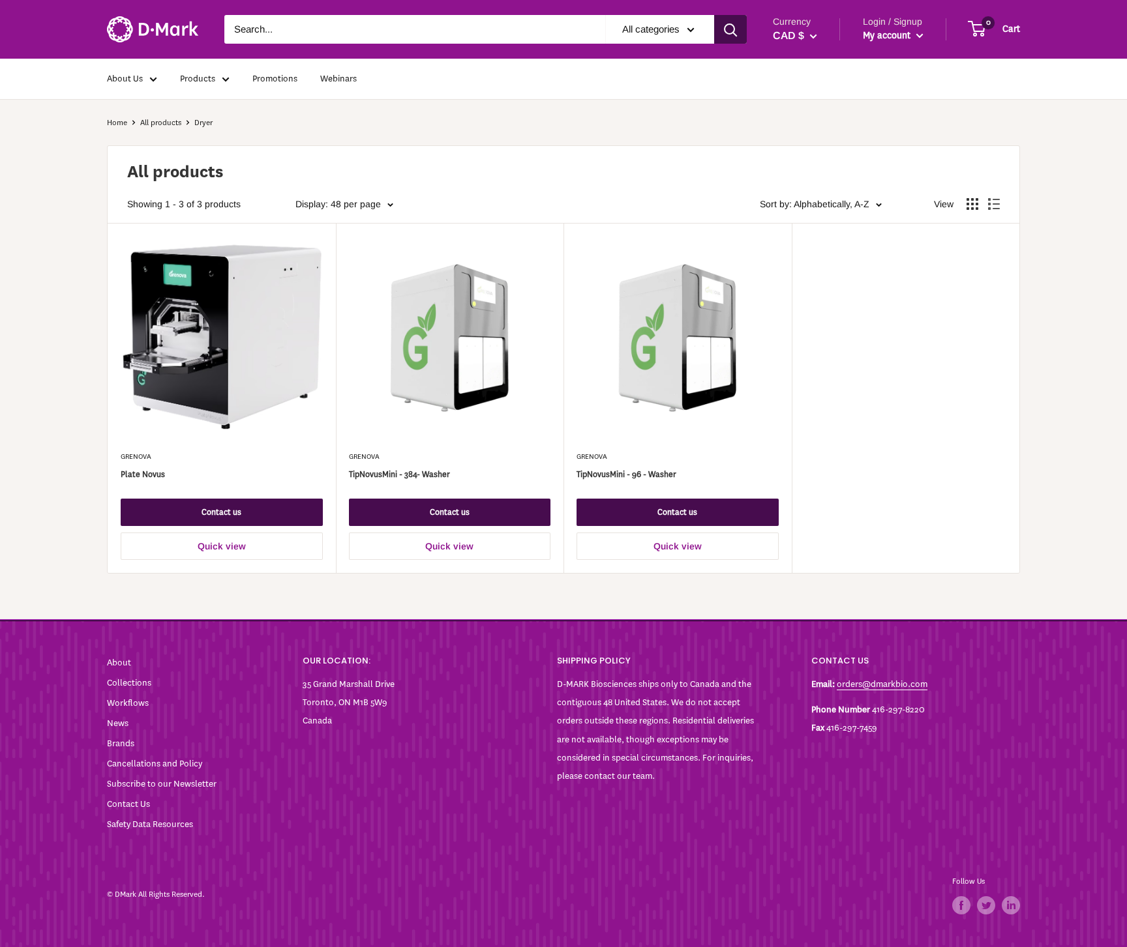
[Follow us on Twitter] (986, 905)
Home (117, 122)
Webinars (338, 78)
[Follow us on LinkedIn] (1011, 905)
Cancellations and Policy (154, 763)
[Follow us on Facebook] (961, 905)
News (117, 723)
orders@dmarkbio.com (882, 684)
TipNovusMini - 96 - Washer (626, 474)
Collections (129, 683)
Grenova (136, 456)
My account (888, 35)
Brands (120, 743)
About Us (125, 78)
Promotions (274, 78)
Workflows (128, 703)
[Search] (730, 29)
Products (197, 78)
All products (160, 122)
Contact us (221, 511)
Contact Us (128, 804)
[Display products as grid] (972, 204)
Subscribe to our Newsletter (162, 784)
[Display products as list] (994, 204)
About (119, 662)
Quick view (222, 546)
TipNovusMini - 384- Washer (399, 474)
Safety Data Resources (150, 824)
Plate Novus (143, 474)
